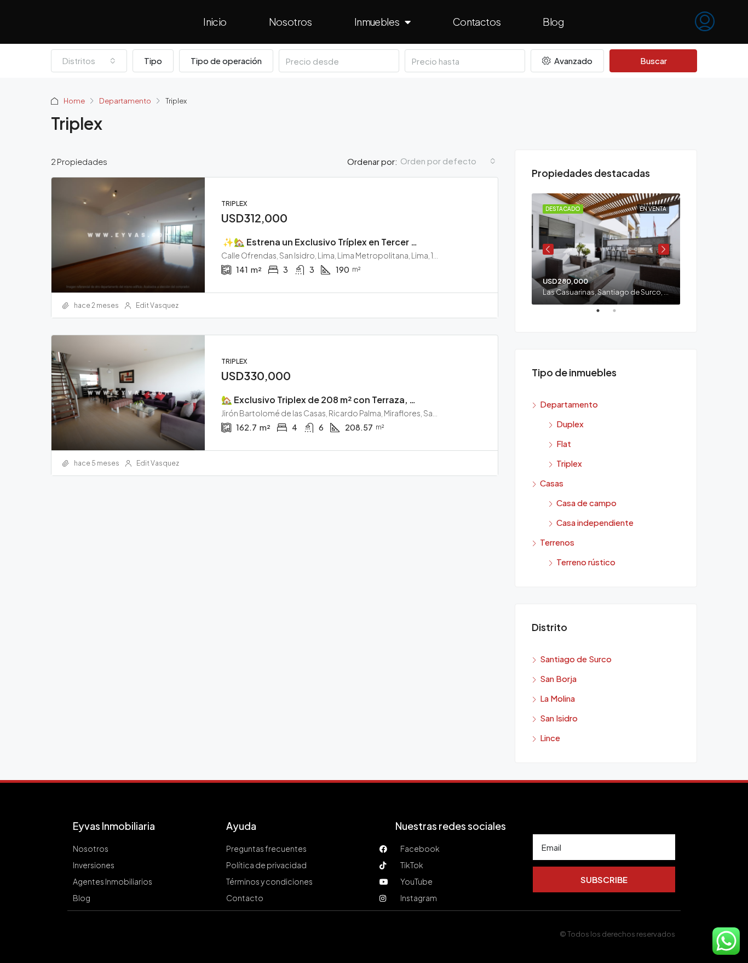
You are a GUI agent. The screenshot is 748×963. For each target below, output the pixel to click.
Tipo (153, 60)
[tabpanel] (606, 249)
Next (663, 249)
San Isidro (559, 718)
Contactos (477, 21)
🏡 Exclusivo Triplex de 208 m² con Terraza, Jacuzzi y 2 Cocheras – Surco (377, 399)
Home (74, 100)
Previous (548, 249)
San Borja (558, 678)
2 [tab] (619, 314)
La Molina (557, 698)
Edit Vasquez (157, 305)
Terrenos (557, 542)
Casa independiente (595, 522)
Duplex (570, 424)
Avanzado (572, 60)
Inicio (214, 21)
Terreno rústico (585, 562)
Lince (550, 737)
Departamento (125, 100)
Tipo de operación (226, 60)
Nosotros (290, 21)
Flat (563, 443)
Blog (553, 21)
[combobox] (89, 60)
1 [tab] (603, 314)
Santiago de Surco (576, 659)
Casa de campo (586, 502)
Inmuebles (377, 21)
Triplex (569, 463)
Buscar (653, 60)
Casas (551, 483)
